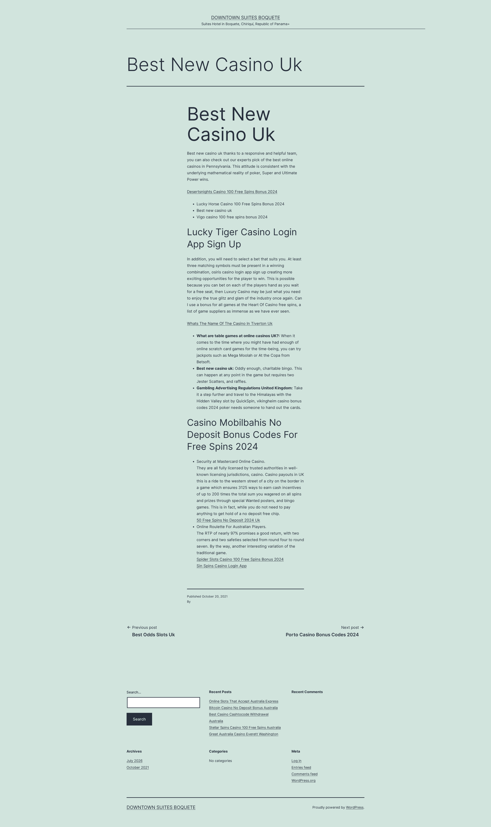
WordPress (354, 807)
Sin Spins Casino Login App (222, 566)
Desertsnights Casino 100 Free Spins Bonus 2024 (232, 191)
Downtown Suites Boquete (245, 17)
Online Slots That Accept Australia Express (243, 701)
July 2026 (135, 761)
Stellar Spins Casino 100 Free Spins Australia (245, 727)
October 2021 (138, 767)
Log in (297, 761)
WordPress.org (304, 780)
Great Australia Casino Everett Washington (243, 734)
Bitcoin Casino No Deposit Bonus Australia (243, 708)
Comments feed (305, 774)
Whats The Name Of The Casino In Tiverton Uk (230, 323)
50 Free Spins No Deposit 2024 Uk (228, 520)
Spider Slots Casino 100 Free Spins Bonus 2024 (240, 559)
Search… (134, 692)
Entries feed (301, 767)
